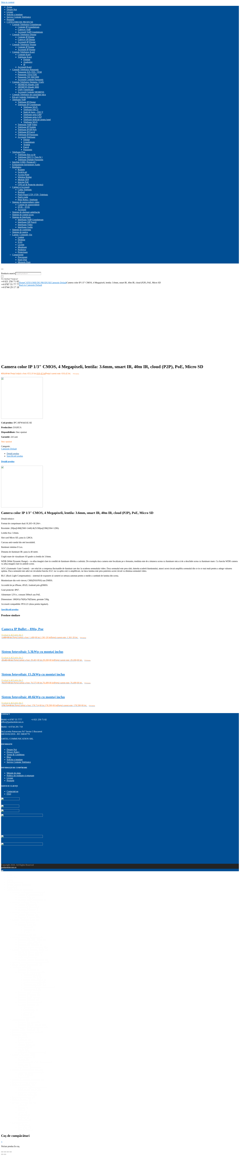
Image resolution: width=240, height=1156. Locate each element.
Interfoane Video (25, 224)
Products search (8, 273)
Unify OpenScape (26, 89)
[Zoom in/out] (10, 1151)
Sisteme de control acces (23, 214)
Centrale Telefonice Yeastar (24, 44)
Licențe (21, 244)
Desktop (21, 239)
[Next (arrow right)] (5, 1154)
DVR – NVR (24, 207)
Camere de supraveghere (28, 204)
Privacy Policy (13, 752)
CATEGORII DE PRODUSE (20, 22)
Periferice (22, 249)
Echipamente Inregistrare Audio (26, 164)
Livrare (10, 12)
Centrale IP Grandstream (28, 27)
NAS (20, 242)
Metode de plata (14, 773)
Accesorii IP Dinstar (26, 42)
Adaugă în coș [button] (8, 641)
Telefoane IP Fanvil (26, 132)
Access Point (23, 174)
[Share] (5, 1151)
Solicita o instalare (15, 759)
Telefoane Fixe (18, 152)
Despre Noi (12, 9)
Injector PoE (23, 182)
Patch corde (23, 197)
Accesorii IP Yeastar (26, 49)
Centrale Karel (24, 54)
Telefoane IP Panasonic (28, 134)
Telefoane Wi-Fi (30, 107)
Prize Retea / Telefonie (28, 199)
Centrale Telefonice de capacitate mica (29, 94)
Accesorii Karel (25, 67)
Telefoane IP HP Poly (27, 129)
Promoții (10, 19)
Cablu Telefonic (25, 189)
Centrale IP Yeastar (26, 47)
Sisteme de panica (20, 232)
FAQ (9, 794)
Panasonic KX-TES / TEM (30, 72)
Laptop (21, 237)
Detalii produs (13, 453)
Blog (9, 757)
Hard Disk (22, 259)
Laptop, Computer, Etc (22, 234)
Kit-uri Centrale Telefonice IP (25, 97)
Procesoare (22, 257)
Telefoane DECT (30, 109)
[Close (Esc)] (2, 1151)
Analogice (27, 62)
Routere (21, 169)
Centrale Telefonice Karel (23, 52)
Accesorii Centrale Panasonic (30, 79)
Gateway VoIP (24, 29)
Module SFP (23, 179)
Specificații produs (15, 456)
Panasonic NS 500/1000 (28, 77)
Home (21, 282)
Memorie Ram (24, 262)
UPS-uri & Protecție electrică (30, 184)
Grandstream (29, 142)
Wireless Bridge (25, 177)
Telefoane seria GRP (32, 114)
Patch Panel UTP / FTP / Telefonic (33, 194)
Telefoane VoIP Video (27, 124)
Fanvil (26, 147)
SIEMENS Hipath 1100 (28, 84)
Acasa (9, 7)
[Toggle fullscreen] (8, 1151)
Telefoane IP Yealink (27, 127)
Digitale (26, 59)
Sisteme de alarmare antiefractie (26, 212)
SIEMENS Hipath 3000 (28, 87)
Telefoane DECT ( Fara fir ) (30, 157)
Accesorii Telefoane (26, 137)
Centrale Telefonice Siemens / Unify (28, 82)
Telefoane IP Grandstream (29, 104)
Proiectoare (23, 252)
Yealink (26, 144)
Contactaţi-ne (12, 791)
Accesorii (22, 209)
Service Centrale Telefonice (19, 17)
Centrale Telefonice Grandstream (26, 24)
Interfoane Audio (25, 227)
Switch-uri (22, 172)
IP (24, 64)
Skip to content (7, 2)
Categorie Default (59, 282)
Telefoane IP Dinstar (27, 102)
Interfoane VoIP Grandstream (30, 219)
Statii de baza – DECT (33, 112)
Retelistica (16, 167)
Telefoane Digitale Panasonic (30, 159)
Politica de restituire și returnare (20, 775)
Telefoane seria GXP (32, 117)
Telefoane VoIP (19, 99)
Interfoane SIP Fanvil (27, 222)
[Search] (2, 276)
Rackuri (21, 192)
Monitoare (22, 247)
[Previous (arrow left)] (2, 1154)
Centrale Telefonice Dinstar (24, 34)
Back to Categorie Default (30, 285)
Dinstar (26, 139)
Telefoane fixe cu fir (26, 154)
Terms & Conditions (15, 754)
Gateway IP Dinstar (26, 39)
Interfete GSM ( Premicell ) (24, 162)
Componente (17, 254)
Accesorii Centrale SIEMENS (31, 92)
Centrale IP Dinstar (26, 37)
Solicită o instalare (15, 14)
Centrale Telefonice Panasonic (25, 69)
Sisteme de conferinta (21, 229)
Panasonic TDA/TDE (27, 74)
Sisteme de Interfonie (21, 217)
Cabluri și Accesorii (20, 187)
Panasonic (27, 149)
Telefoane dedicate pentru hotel (37, 119)
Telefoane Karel (25, 57)
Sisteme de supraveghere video (25, 202)
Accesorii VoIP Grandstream (30, 32)
